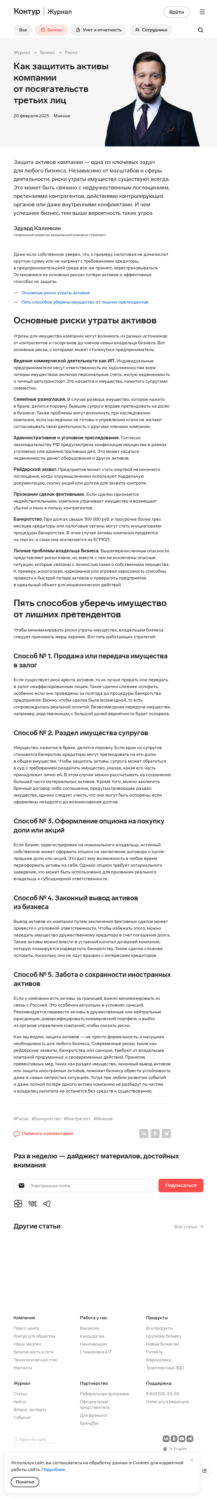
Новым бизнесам (162, 1344)
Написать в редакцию (167, 1401)
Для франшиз (93, 1415)
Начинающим (93, 1344)
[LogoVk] (32, 1203)
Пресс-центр (26, 1328)
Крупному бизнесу (163, 1336)
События (22, 1417)
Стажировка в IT (96, 1352)
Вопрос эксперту (30, 1409)
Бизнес (47, 52)
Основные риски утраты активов (55, 292)
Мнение (62, 115)
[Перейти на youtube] (182, 1438)
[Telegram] (166, 1133)
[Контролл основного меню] (202, 12)
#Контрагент (77, 1118)
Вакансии (89, 1328)
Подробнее (53, 1469)
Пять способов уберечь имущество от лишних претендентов (84, 302)
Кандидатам (92, 1336)
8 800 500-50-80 (162, 1393)
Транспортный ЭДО (165, 1367)
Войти (176, 12)
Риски (71, 52)
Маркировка (158, 1359)
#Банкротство (46, 1118)
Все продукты (159, 1328)
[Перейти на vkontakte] (166, 1438)
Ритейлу (154, 1352)
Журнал (22, 52)
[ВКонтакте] (143, 1133)
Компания (24, 1317)
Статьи (20, 1393)
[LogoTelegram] (46, 1203)
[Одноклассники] (155, 1133)
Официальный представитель (95, 1404)
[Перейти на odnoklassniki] (174, 1438)
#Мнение (103, 1118)
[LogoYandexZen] (18, 1203)
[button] (43, 1133)
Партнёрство (94, 1383)
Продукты (157, 1317)
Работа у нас (93, 1317)
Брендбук (89, 1423)
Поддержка (159, 1383)
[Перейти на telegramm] (189, 1438)
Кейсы (20, 1401)
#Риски (21, 1118)
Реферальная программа (104, 1393)
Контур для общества (34, 1336)
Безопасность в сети (34, 1352)
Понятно (25, 1482)
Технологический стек (35, 1359)
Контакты (23, 1367)
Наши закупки (27, 1344)
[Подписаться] (181, 1185)
